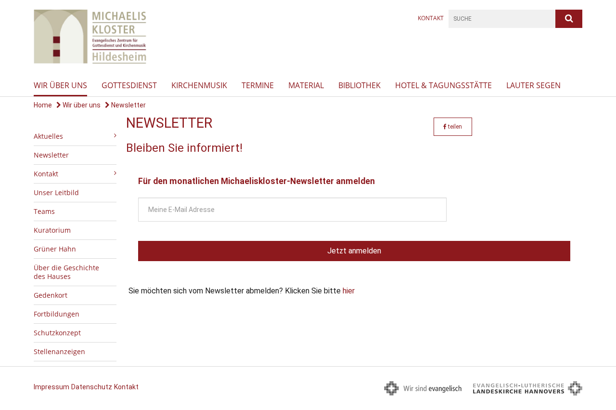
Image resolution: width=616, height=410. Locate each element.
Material (306, 85)
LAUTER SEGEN (533, 85)
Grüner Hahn (55, 248)
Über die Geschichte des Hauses (66, 272)
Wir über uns (60, 85)
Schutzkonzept (57, 332)
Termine (258, 85)
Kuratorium (52, 230)
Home (43, 105)
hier (349, 290)
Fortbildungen (56, 313)
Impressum (51, 387)
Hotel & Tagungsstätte (443, 85)
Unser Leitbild (56, 192)
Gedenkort (50, 295)
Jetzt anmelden (354, 250)
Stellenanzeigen (59, 351)
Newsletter (128, 105)
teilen (454, 126)
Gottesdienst (129, 85)
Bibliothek (359, 85)
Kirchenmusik (199, 85)
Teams (44, 211)
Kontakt (431, 18)
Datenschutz (91, 387)
